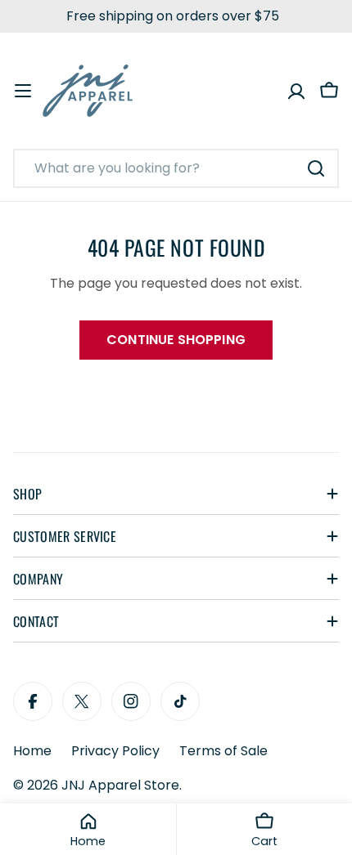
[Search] (316, 168)
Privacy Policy (115, 750)
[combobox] (176, 168)
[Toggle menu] (23, 91)
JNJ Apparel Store (120, 785)
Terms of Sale (223, 750)
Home (32, 750)
